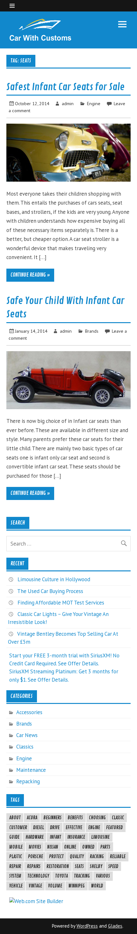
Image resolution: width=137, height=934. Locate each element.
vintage (35, 886)
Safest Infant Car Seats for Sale (65, 87)
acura (32, 818)
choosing (97, 818)
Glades (115, 926)
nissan (52, 847)
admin (68, 103)
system (15, 876)
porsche (35, 856)
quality (77, 856)
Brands (91, 331)
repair (15, 866)
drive (55, 827)
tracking (82, 876)
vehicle (16, 886)
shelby (96, 866)
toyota (61, 876)
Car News (27, 735)
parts (105, 847)
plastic (15, 856)
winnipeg (76, 886)
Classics (24, 746)
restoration (58, 866)
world (97, 886)
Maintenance (31, 769)
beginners (52, 818)
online (70, 847)
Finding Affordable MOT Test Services (61, 602)
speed (113, 866)
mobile (16, 847)
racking (97, 856)
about (15, 818)
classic (118, 818)
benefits (75, 818)
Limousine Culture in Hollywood (54, 579)
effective (74, 827)
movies (35, 847)
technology (38, 876)
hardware (34, 837)
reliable (118, 856)
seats (79, 866)
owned (88, 847)
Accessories (29, 712)
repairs (33, 866)
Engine (93, 103)
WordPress (87, 926)
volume (55, 886)
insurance (76, 837)
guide (14, 837)
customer (18, 827)
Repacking (28, 781)
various (103, 876)
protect (56, 856)
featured (114, 827)
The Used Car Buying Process (50, 591)
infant (55, 837)
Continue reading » (30, 275)
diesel (38, 827)
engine (94, 827)
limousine (100, 837)
